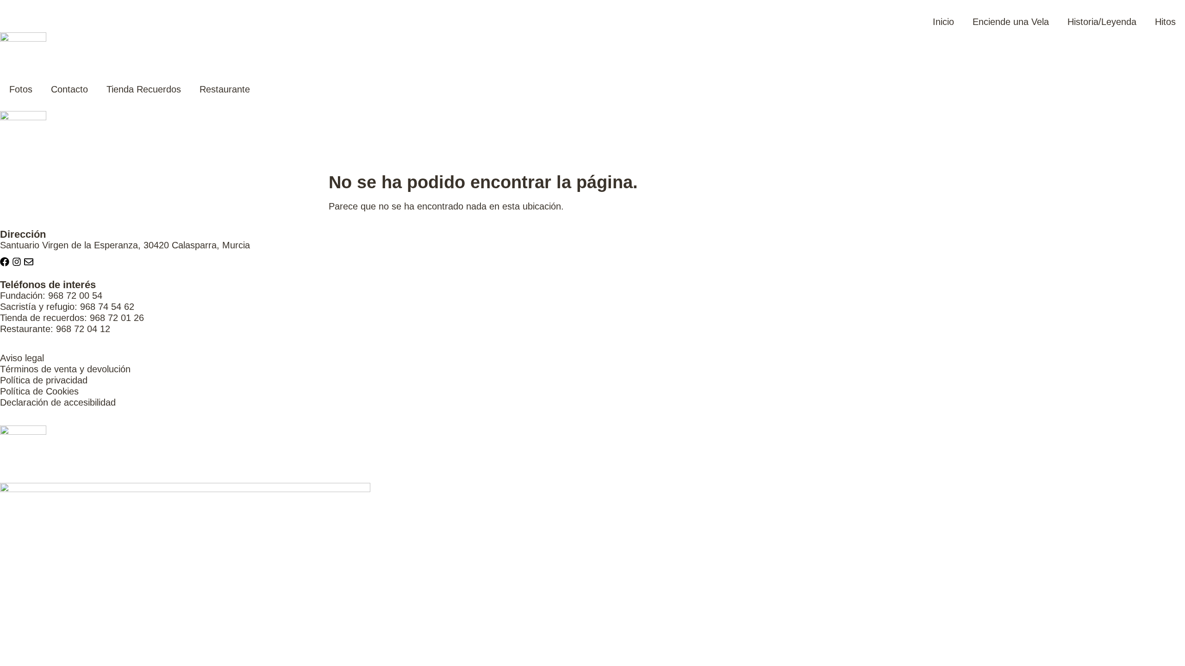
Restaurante (225, 89)
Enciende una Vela (1011, 22)
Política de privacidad (43, 380)
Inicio (943, 22)
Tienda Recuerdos (143, 89)
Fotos (20, 89)
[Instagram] (16, 261)
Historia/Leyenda (1101, 22)
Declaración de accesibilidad (58, 402)
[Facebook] (4, 261)
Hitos (1165, 22)
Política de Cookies (39, 391)
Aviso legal (22, 358)
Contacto (69, 89)
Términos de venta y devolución (65, 369)
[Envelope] (28, 261)
